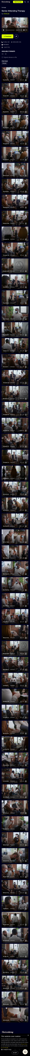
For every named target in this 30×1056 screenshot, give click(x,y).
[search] (25, 2)
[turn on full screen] (21, 80)
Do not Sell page (4, 1047)
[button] (15, 1050)
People (4, 63)
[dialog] (15, 1045)
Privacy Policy (24, 1044)
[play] (3, 30)
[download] (26, 80)
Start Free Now (18, 1)
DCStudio (6, 13)
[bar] (28, 2)
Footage (4, 7)
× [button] (28, 1035)
